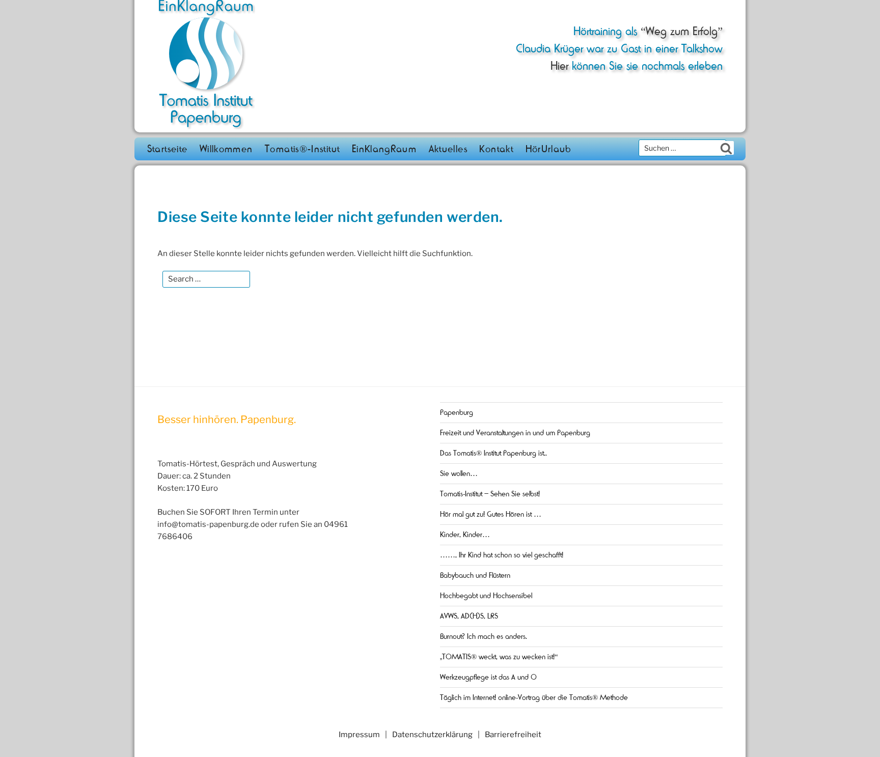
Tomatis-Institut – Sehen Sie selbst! (490, 494)
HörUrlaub (549, 149)
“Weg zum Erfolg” (680, 31)
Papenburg (456, 412)
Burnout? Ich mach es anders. (483, 636)
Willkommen (226, 149)
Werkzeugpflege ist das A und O (488, 677)
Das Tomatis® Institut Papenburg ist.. (493, 453)
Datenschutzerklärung (432, 734)
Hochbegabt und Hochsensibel (486, 596)
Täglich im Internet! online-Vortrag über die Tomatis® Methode (534, 697)
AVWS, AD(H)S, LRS (469, 616)
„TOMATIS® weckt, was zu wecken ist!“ (499, 657)
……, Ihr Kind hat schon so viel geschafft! (501, 555)
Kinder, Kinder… (465, 534)
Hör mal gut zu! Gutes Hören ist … (490, 514)
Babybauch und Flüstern (475, 575)
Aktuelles (448, 149)
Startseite (167, 149)
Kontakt (496, 149)
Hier (559, 66)
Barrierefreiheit (513, 734)
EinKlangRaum (384, 149)
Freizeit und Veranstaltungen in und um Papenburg (515, 433)
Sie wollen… (459, 473)
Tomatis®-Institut (302, 149)
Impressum (359, 734)
